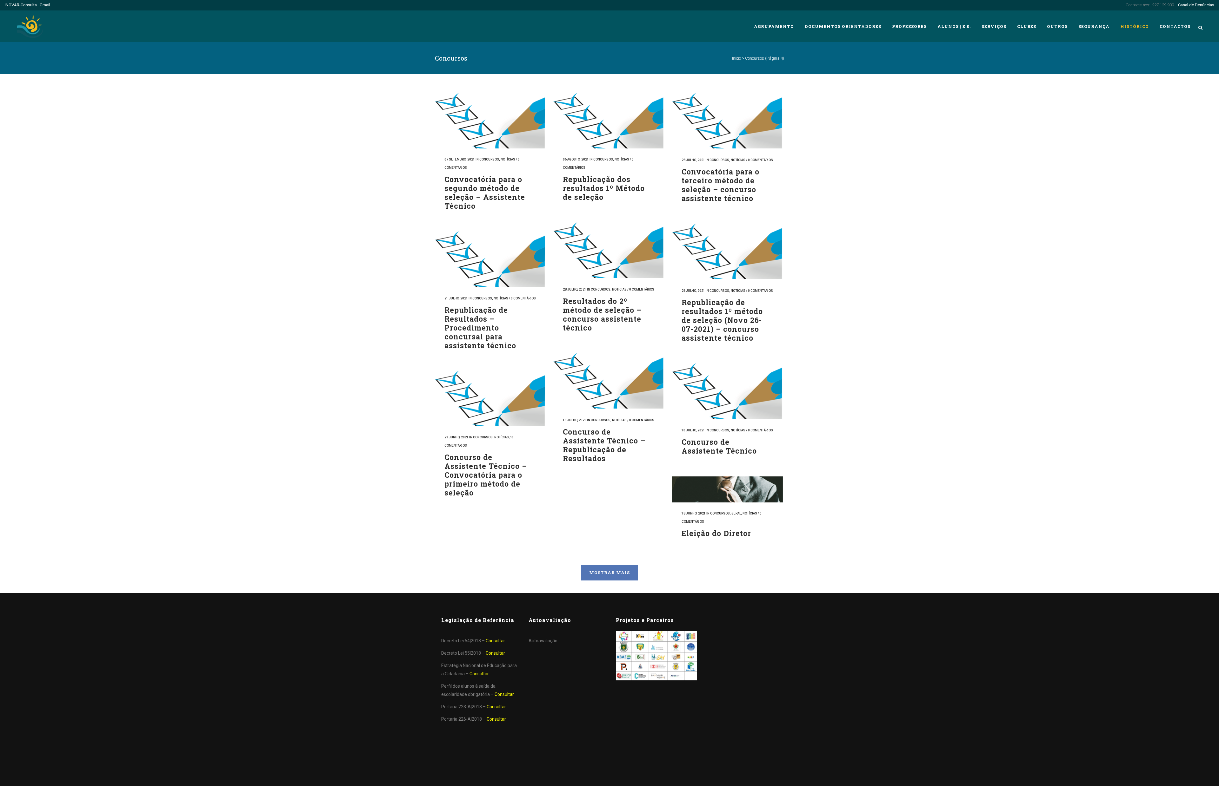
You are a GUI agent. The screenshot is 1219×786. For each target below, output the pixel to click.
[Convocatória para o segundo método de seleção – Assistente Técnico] (490, 120)
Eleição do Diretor (716, 533)
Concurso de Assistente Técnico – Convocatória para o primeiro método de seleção (485, 475)
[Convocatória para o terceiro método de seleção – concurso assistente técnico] (727, 120)
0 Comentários (760, 160)
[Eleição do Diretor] (727, 489)
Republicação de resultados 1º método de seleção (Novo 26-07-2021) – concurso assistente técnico (722, 320)
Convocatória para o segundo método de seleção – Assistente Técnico (484, 192)
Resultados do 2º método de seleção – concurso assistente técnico (602, 314)
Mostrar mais (609, 572)
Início (736, 58)
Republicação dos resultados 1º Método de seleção (604, 188)
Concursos (489, 159)
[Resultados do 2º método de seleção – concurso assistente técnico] (608, 250)
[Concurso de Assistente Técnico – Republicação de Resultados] (608, 381)
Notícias (508, 159)
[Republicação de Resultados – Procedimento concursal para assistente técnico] (490, 259)
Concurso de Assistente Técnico (719, 446)
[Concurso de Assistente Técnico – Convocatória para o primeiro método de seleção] (490, 398)
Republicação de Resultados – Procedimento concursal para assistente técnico (480, 327)
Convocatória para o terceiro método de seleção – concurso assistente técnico (720, 185)
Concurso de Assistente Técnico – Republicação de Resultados (604, 445)
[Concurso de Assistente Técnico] (727, 391)
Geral (736, 513)
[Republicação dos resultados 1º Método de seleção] (608, 120)
